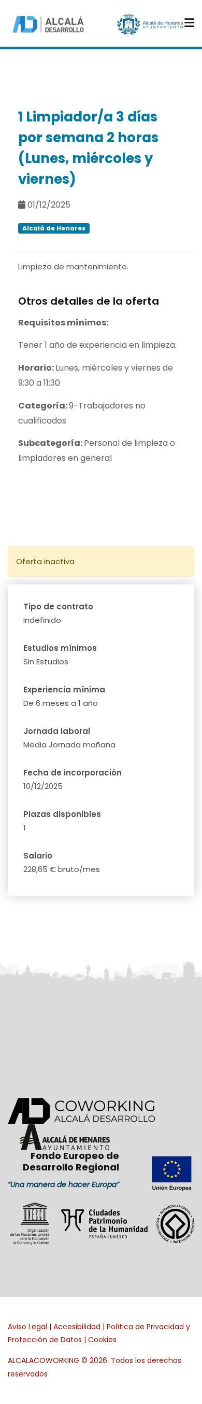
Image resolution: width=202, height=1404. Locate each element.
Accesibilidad (76, 1326)
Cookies (102, 1339)
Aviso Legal (27, 1326)
